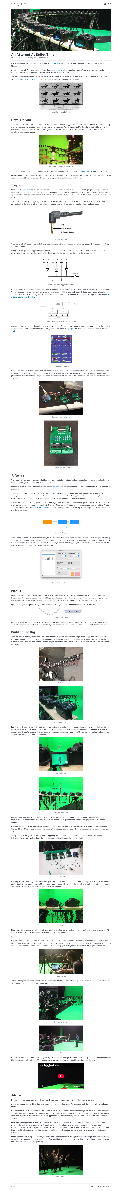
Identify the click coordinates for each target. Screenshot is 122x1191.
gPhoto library (28, 190)
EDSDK (52, 493)
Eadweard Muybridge (32, 79)
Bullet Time (55, 63)
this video (58, 70)
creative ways (85, 171)
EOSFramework (43, 507)
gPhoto (57, 487)
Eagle (71, 328)
